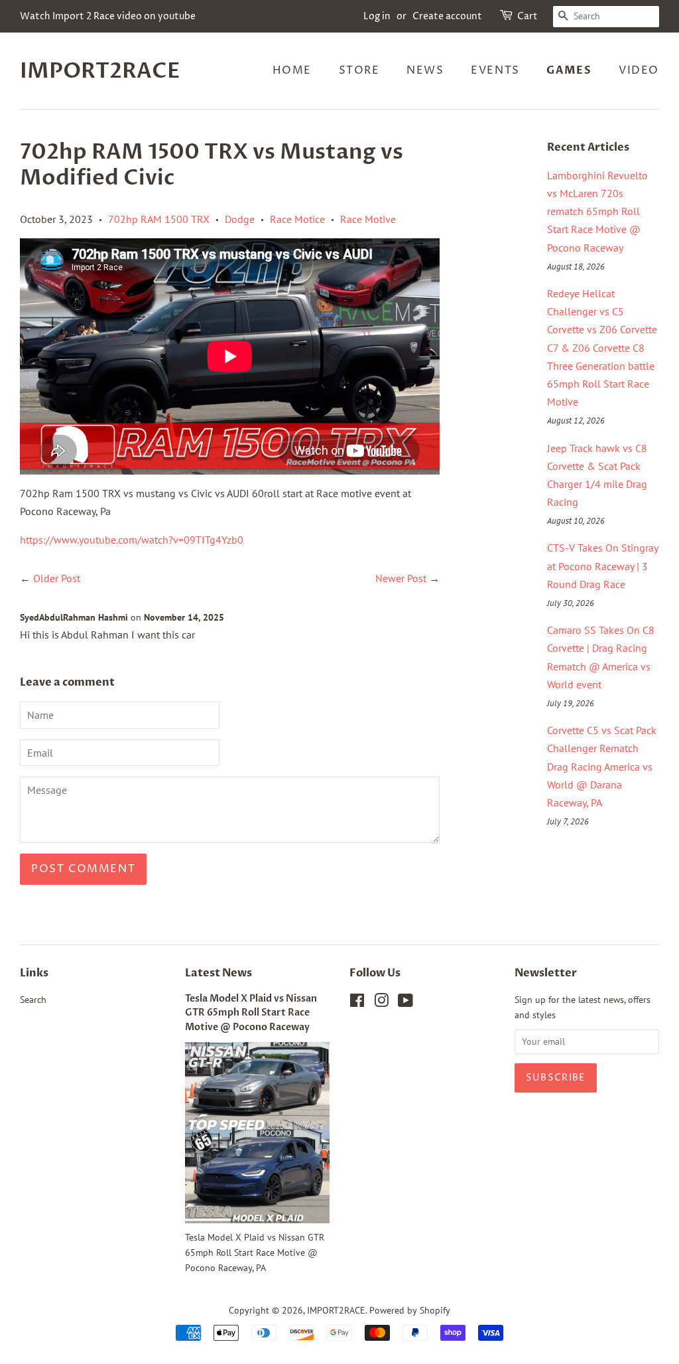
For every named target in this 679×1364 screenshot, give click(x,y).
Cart (527, 16)
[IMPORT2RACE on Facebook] (357, 1003)
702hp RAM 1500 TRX (159, 219)
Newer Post (400, 578)
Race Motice (297, 219)
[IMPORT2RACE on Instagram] (381, 1003)
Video (639, 70)
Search (33, 1000)
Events (495, 70)
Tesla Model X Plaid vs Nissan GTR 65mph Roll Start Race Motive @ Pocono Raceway (251, 1013)
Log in (377, 16)
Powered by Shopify (409, 1310)
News (425, 70)
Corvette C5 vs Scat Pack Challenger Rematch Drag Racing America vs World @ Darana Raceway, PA (601, 766)
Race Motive (368, 219)
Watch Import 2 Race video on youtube (108, 16)
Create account (447, 16)
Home (292, 70)
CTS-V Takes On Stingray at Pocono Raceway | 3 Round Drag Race (602, 565)
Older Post (56, 578)
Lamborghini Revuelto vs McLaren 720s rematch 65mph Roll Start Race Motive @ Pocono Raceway (597, 211)
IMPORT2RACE (100, 71)
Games (568, 70)
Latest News (218, 973)
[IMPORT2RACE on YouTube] (405, 1003)
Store (359, 70)
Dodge (240, 219)
